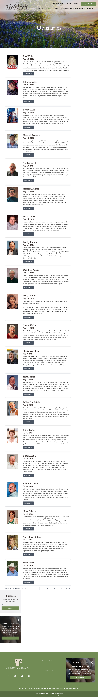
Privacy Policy (42, 695)
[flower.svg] (14, 676)
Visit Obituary (28, 74)
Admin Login (56, 695)
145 (61, 588)
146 (66, 588)
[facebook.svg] (8, 676)
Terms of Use (49, 695)
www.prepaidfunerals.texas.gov (69, 688)
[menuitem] (41, 8)
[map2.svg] (21, 676)
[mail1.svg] (28, 676)
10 (54, 588)
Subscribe (10, 608)
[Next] (69, 588)
